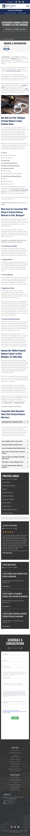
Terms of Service (17, 832)
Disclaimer (21, 830)
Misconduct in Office (8, 499)
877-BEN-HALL (9, 801)
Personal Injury (6, 506)
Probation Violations (8, 496)
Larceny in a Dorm (7, 513)
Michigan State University (9, 509)
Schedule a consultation (15, 29)
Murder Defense (7, 503)
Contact (26, 88)
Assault (4, 489)
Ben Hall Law (3, 39)
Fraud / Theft (6, 482)
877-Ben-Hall (22, 13)
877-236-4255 (8, 402)
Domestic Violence (7, 492)
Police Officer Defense (8, 486)
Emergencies (10, 1)
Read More (5, 586)
